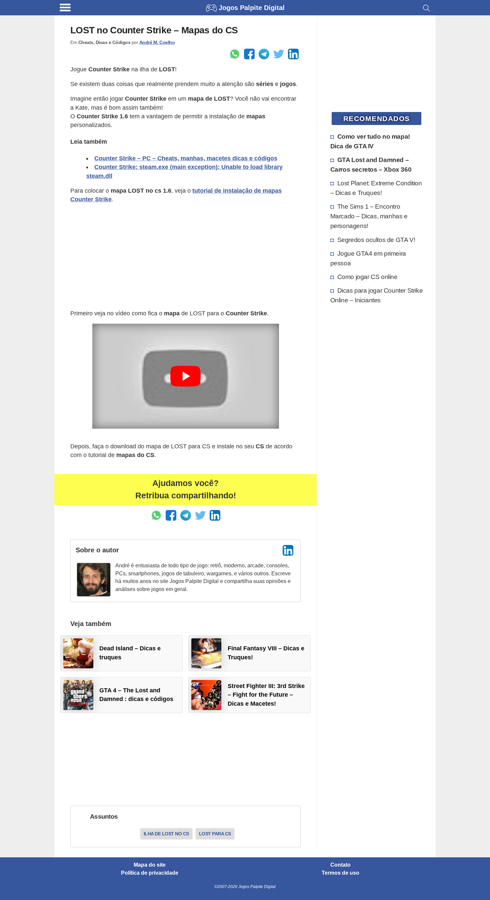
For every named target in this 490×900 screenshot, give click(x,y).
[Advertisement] (185, 256)
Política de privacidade (149, 873)
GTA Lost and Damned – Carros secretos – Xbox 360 (371, 164)
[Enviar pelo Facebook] (249, 54)
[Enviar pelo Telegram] (264, 54)
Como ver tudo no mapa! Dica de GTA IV (370, 141)
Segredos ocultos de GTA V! (376, 239)
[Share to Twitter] (278, 54)
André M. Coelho (157, 42)
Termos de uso (340, 873)
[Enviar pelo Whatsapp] (234, 54)
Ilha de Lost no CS (166, 833)
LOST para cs (215, 833)
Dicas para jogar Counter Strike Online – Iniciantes (376, 295)
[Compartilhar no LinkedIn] (293, 54)
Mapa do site (150, 865)
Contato (340, 865)
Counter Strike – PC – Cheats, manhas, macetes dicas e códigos (185, 158)
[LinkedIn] (288, 550)
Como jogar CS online (367, 276)
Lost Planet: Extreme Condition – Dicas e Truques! (376, 187)
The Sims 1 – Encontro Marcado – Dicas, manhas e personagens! (369, 216)
